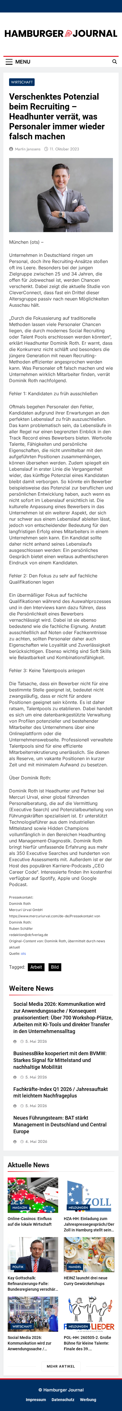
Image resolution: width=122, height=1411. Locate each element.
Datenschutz (63, 1399)
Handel (75, 1267)
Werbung (88, 1399)
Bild (55, 967)
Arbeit (36, 967)
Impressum (36, 1399)
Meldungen (78, 1207)
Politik (18, 1267)
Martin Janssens (28, 149)
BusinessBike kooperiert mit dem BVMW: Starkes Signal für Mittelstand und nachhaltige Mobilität (60, 1060)
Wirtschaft (22, 82)
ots (23, 953)
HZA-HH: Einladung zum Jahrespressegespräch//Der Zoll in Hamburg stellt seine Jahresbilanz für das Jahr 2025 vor (89, 1230)
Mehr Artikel (61, 1366)
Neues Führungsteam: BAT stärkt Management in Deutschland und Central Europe (60, 1124)
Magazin (19, 1207)
